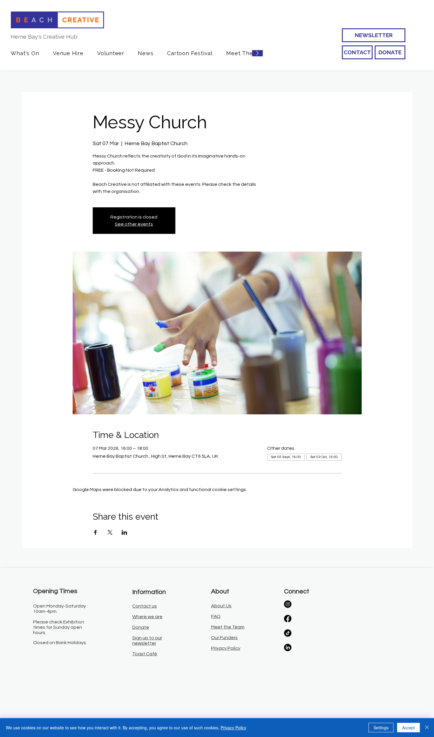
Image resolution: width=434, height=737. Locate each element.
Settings (381, 728)
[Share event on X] (110, 532)
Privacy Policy (233, 728)
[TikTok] (287, 633)
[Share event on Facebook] (95, 532)
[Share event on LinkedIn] (124, 532)
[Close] (426, 727)
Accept (408, 728)
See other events (134, 224)
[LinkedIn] (287, 647)
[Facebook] (287, 618)
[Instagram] (287, 604)
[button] (25, 53)
